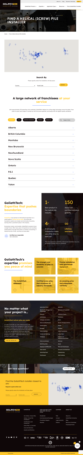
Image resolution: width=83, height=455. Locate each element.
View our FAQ (68, 368)
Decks (59, 319)
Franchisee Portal (70, 424)
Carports (42, 314)
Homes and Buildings (45, 334)
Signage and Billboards (45, 346)
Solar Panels (43, 349)
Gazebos (60, 328)
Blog (63, 1)
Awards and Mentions (29, 430)
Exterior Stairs (43, 325)
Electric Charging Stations (64, 322)
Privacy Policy (10, 453)
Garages (42, 328)
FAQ (57, 415)
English (78, 1)
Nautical (42, 422)
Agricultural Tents (44, 307)
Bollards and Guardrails (63, 310)
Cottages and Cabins (45, 319)
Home (5, 34)
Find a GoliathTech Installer (74, 6)
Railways (60, 341)
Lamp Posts (61, 334)
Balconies (60, 307)
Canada (11, 119)
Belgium (48, 119)
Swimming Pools (44, 352)
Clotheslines (43, 317)
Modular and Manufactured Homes (63, 337)
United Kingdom (29, 119)
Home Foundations (62, 331)
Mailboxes (42, 336)
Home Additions (44, 331)
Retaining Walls (43, 344)
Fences (59, 325)
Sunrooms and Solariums (64, 349)
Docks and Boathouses (45, 322)
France (40, 119)
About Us (58, 1)
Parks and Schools (44, 341)
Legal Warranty (59, 420)
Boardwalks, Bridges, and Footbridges (46, 310)
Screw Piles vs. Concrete (30, 425)
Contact (58, 418)
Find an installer (11, 340)
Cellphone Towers (62, 314)
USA (19, 119)
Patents (58, 422)
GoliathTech (7, 217)
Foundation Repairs (44, 420)
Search (36, 394)
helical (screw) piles (18, 219)
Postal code (22, 395)
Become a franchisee (70, 1)
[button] (23, 49)
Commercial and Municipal (46, 418)
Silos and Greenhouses (63, 346)
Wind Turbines (61, 355)
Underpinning (61, 352)
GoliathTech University (71, 418)
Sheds (59, 344)
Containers (60, 317)
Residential (42, 415)
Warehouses (43, 355)
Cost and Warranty (28, 427)
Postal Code (40, 85)
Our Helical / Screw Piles (30, 415)
